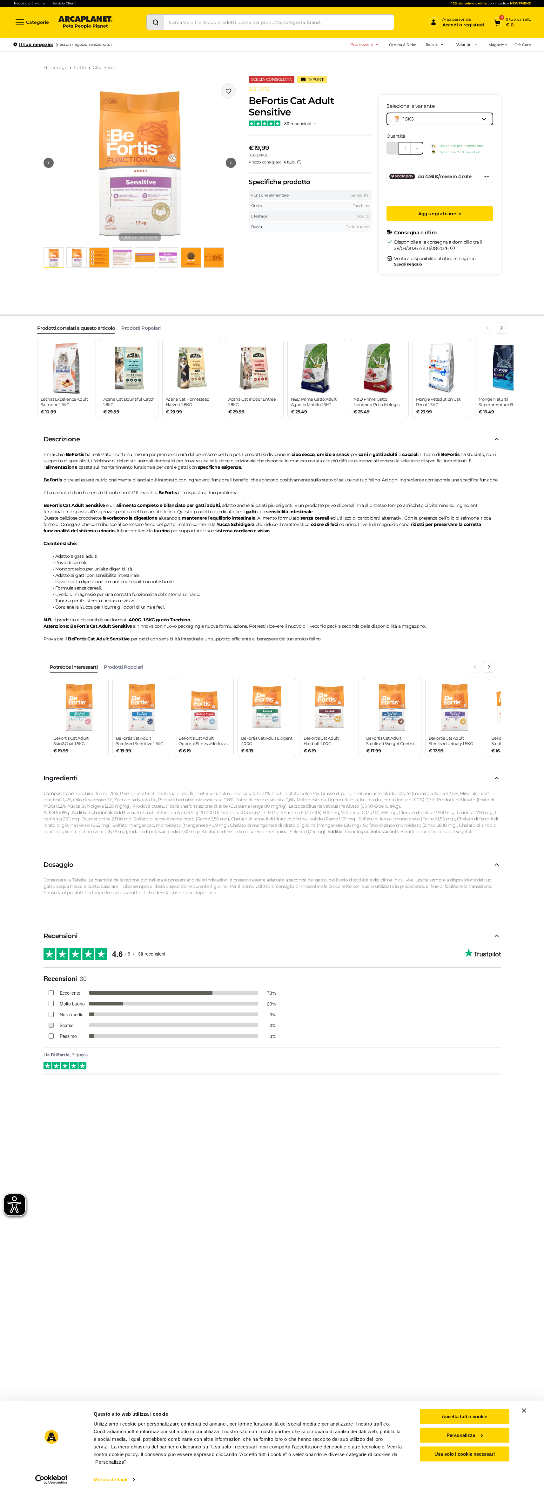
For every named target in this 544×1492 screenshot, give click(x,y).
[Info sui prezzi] (299, 162)
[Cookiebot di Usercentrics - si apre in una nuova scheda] (51, 1479)
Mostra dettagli (111, 1479)
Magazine (497, 44)
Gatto (80, 67)
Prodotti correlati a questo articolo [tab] (76, 328)
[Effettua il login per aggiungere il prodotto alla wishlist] (228, 91)
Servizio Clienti (64, 3)
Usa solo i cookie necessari (464, 1453)
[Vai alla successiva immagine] (231, 163)
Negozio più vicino (29, 3)
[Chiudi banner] (524, 1410)
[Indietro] (487, 328)
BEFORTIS (260, 89)
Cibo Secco (104, 67)
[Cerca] (155, 22)
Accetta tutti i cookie (464, 1416)
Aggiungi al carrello (439, 214)
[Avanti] (501, 328)
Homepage (55, 67)
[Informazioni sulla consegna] (452, 248)
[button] (140, 162)
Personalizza (461, 1435)
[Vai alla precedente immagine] (49, 163)
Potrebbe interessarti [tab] (74, 667)
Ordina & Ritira (403, 44)
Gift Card (522, 44)
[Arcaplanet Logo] (85, 22)
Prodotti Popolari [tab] (140, 328)
